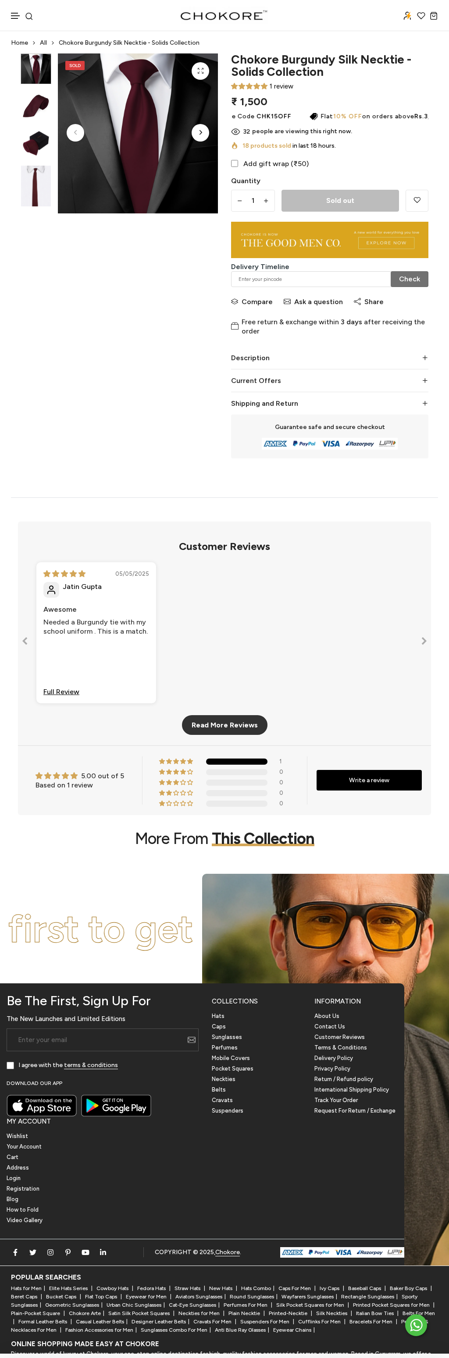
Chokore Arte (85, 1313)
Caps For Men (295, 1288)
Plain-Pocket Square (36, 1313)
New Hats (221, 1288)
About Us (326, 1016)
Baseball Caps (365, 1288)
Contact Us (329, 1026)
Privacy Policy (332, 1068)
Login (14, 1178)
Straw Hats (188, 1288)
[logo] (224, 15)
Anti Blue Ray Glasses (240, 1330)
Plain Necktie (244, 1313)
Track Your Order (336, 1100)
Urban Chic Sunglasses (134, 1305)
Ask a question (318, 302)
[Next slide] (424, 642)
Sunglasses (227, 1037)
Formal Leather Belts (43, 1322)
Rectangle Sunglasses (367, 1297)
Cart (12, 1157)
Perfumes (225, 1047)
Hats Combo (256, 1288)
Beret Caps (25, 1297)
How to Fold (23, 1209)
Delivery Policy (333, 1058)
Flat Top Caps (101, 1297)
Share (374, 302)
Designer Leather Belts (159, 1322)
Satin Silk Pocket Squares (139, 1313)
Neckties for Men (199, 1313)
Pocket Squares (232, 1068)
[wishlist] (421, 15)
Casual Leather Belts (100, 1322)
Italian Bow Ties (375, 1313)
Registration (23, 1188)
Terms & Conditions (340, 1047)
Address (18, 1167)
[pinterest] (68, 1252)
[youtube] (85, 1252)
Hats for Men (26, 1288)
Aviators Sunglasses (198, 1297)
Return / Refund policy (343, 1079)
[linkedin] (103, 1252)
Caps (219, 1026)
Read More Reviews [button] (225, 725)
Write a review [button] (369, 780)
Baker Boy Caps (409, 1288)
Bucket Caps (62, 1297)
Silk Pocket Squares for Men (311, 1305)
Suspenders (227, 1110)
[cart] (434, 15)
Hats (218, 1016)
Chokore (227, 1252)
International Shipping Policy (351, 1089)
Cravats (222, 1100)
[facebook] (15, 1252)
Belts (219, 1089)
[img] (64, 574)
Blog (12, 1199)
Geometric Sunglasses (72, 1305)
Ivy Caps (330, 1288)
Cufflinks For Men (320, 1322)
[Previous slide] (25, 642)
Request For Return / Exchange (355, 1110)
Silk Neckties (332, 1313)
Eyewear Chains (292, 1330)
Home (19, 42)
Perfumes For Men (246, 1305)
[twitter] (33, 1252)
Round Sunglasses (252, 1297)
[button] (16, 16)
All (43, 42)
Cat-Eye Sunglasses (192, 1305)
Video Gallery (25, 1220)
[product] (200, 71)
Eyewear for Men (147, 1297)
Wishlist (17, 1136)
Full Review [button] (61, 692)
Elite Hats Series (69, 1288)
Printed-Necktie (289, 1313)
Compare (257, 302)
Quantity (245, 181)
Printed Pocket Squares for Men (392, 1305)
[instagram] (50, 1252)
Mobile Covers (231, 1058)
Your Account (24, 1146)
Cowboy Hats (113, 1288)
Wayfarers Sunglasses (308, 1297)
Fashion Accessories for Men (99, 1330)
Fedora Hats (152, 1288)
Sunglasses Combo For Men (174, 1330)
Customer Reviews (339, 1037)
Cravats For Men (213, 1322)
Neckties (223, 1079)
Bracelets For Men (371, 1322)
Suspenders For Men (265, 1322)
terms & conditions (91, 1065)
